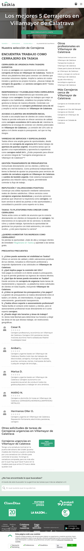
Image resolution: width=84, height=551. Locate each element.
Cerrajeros (16, 43)
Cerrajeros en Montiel (66, 112)
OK (72, 545)
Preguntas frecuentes (6, 530)
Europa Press (39, 503)
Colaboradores (24, 531)
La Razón (39, 512)
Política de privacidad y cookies (13, 527)
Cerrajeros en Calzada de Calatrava (67, 121)
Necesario (15, 545)
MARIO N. (17, 392)
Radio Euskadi (65, 503)
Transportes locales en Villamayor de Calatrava (67, 64)
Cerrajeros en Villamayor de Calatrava (68, 116)
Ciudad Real (28, 43)
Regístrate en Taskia (24, 243)
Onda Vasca (65, 512)
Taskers (4, 43)
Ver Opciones (60, 546)
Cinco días (12, 503)
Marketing (15, 547)
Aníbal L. (16, 348)
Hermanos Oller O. (22, 411)
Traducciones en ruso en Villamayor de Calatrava (67, 58)
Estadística (44, 545)
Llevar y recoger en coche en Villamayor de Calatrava (69, 75)
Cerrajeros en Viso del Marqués (69, 109)
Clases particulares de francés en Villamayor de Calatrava (69, 69)
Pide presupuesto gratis (42, 32)
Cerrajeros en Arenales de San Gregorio (69, 105)
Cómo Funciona (5, 525)
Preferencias (29, 545)
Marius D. (16, 371)
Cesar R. (16, 327)
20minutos (12, 512)
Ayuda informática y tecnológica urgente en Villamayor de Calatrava (67, 82)
